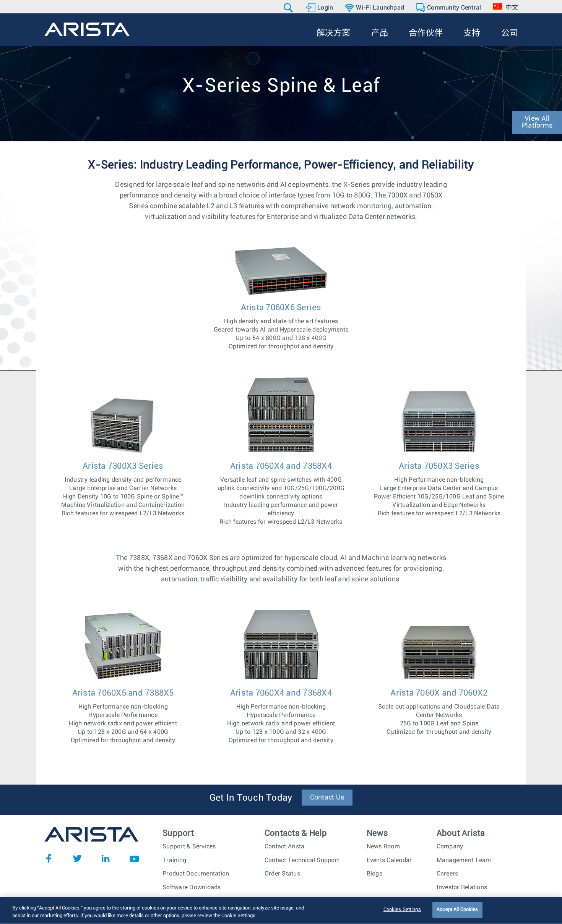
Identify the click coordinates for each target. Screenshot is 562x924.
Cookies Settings (402, 909)
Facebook (48, 858)
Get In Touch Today (251, 798)
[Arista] (87, 29)
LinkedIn (105, 858)
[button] (289, 8)
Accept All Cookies (457, 909)
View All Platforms (537, 122)
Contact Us (327, 797)
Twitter (77, 858)
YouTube (134, 858)
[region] (281, 910)
